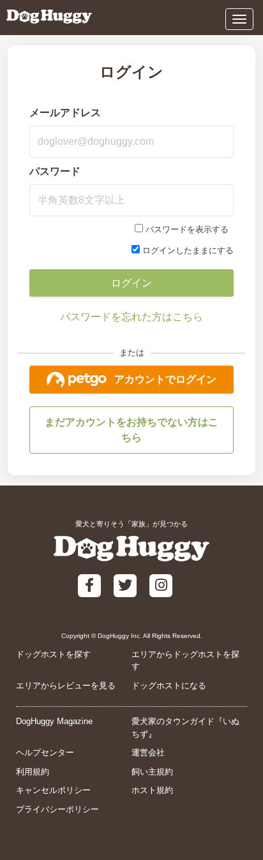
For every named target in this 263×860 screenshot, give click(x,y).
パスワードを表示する (187, 229)
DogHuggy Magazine (54, 721)
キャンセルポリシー (53, 790)
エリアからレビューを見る (66, 685)
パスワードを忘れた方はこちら (131, 316)
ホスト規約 (152, 790)
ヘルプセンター (45, 752)
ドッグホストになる (169, 685)
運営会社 (148, 752)
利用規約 (32, 771)
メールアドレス (65, 112)
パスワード (54, 171)
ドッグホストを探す (53, 654)
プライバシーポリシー (57, 809)
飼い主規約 (152, 771)
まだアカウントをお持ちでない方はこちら (131, 430)
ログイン (131, 283)
